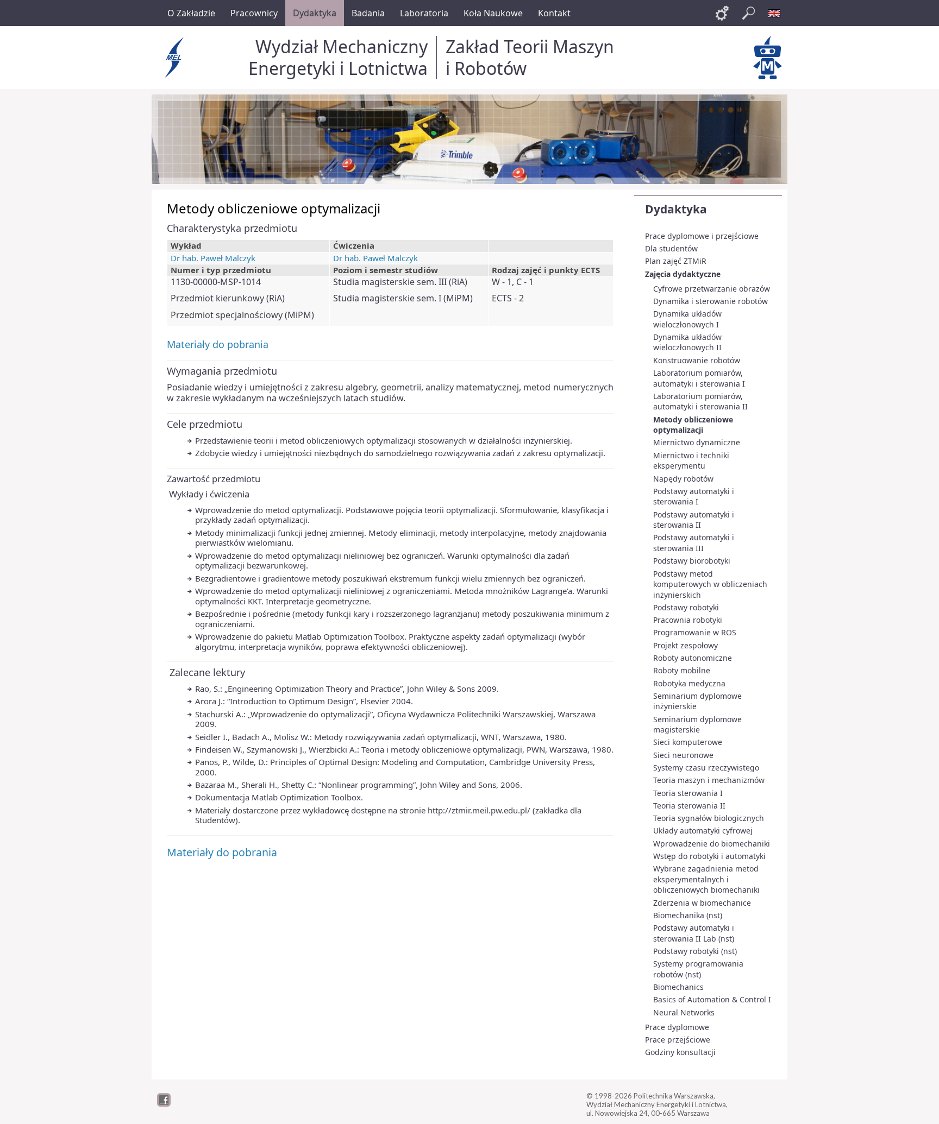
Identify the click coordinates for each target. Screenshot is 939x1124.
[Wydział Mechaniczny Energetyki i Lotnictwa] (175, 57)
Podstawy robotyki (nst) (695, 951)
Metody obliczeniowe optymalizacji (693, 424)
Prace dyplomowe (677, 1027)
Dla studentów (671, 248)
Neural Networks (684, 1012)
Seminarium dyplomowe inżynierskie (697, 701)
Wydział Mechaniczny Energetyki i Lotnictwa (338, 57)
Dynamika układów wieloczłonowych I (687, 319)
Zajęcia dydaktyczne (683, 274)
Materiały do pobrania (217, 344)
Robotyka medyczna (689, 683)
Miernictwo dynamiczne (696, 442)
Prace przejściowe (677, 1039)
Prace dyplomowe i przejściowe (702, 236)
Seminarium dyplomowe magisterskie (697, 724)
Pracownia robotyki (687, 620)
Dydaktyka (676, 209)
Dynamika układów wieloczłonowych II (687, 342)
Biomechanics (678, 987)
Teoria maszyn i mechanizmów (709, 780)
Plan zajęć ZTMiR (675, 261)
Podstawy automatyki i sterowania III (693, 542)
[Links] (722, 13)
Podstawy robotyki (686, 607)
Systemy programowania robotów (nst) (698, 969)
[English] (774, 13)
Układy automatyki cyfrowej (703, 830)
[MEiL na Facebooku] (164, 1104)
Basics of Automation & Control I (712, 999)
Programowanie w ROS (694, 632)
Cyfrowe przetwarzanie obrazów (711, 288)
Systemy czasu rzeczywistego (706, 767)
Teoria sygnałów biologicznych (708, 818)
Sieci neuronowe (683, 755)
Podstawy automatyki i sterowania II (693, 520)
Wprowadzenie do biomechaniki (711, 843)
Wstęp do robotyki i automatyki (709, 856)
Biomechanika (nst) (687, 915)
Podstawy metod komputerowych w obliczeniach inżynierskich (710, 584)
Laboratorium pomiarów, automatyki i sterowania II (700, 401)
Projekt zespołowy (685, 645)
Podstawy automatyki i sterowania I (693, 496)
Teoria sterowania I (688, 793)
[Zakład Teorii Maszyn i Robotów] (767, 57)
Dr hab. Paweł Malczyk (213, 257)
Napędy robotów (683, 478)
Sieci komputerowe (687, 742)
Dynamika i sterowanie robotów (710, 301)
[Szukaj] (748, 13)
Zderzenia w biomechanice (702, 903)
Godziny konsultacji (680, 1052)
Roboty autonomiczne (692, 658)
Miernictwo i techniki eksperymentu (691, 460)
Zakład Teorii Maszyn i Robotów (530, 57)
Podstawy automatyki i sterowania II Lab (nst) (693, 933)
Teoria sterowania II (689, 805)
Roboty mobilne (681, 670)
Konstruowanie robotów (696, 360)
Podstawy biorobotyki (691, 560)
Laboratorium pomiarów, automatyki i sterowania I (699, 378)
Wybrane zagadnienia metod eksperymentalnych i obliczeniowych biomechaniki (706, 879)
